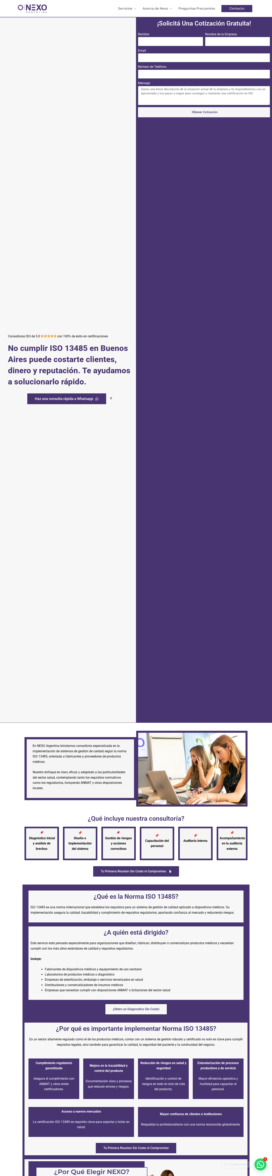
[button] (236, 8)
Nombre (143, 34)
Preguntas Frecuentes (196, 8)
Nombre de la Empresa (221, 34)
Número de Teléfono (152, 67)
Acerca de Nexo (155, 8)
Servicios (125, 8)
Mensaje (144, 83)
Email (142, 50)
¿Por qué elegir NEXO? (91, 1172)
